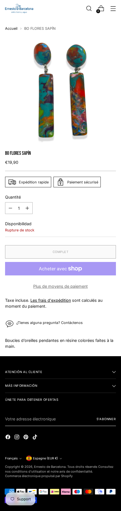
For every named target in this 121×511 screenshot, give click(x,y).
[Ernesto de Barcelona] (19, 8)
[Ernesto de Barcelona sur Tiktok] (35, 437)
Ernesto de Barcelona (50, 467)
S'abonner (106, 419)
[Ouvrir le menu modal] (113, 8)
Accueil (11, 28)
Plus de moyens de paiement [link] (60, 286)
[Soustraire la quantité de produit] (10, 208)
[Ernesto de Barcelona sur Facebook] (8, 437)
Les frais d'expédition (50, 300)
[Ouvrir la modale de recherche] (89, 8)
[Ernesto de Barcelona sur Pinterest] (26, 437)
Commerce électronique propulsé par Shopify (39, 476)
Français (11, 458)
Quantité (13, 197)
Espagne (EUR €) (45, 458)
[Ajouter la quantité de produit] (27, 208)
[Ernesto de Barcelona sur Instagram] (17, 437)
